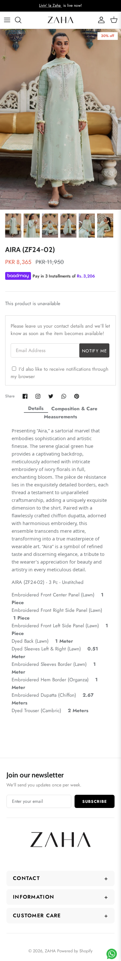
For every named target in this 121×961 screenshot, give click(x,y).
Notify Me (94, 351)
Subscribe (94, 801)
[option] (60, 119)
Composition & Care (74, 408)
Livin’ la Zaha (50, 5)
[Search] (21, 20)
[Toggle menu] (7, 20)
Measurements (60, 416)
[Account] (100, 20)
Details (36, 408)
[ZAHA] (60, 20)
